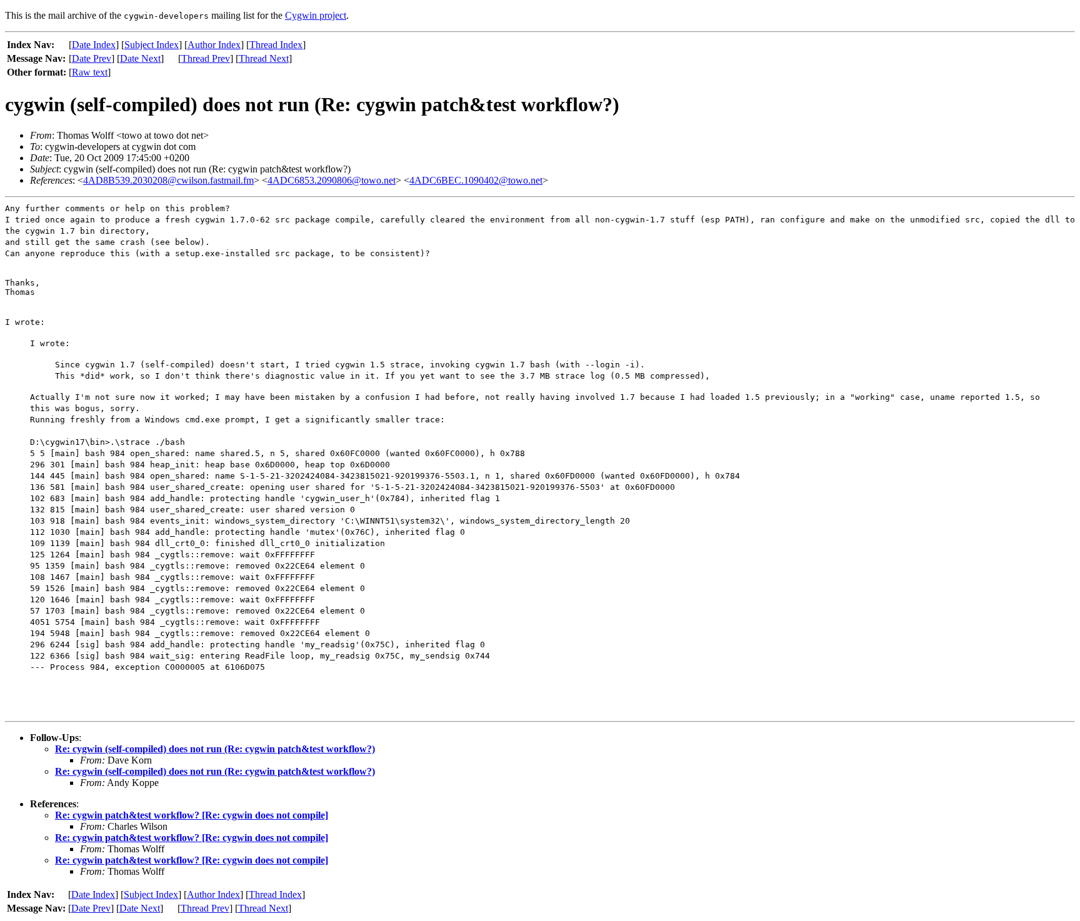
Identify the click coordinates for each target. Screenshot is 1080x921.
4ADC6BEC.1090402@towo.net (475, 180)
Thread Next (264, 58)
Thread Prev (205, 58)
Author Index (214, 44)
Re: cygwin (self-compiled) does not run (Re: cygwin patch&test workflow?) (215, 749)
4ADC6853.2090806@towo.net (332, 180)
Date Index (94, 44)
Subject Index (151, 44)
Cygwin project (315, 15)
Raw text (90, 72)
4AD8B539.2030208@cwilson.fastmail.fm (168, 180)
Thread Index (275, 44)
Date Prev (91, 58)
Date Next (140, 58)
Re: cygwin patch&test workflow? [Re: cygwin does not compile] (191, 815)
